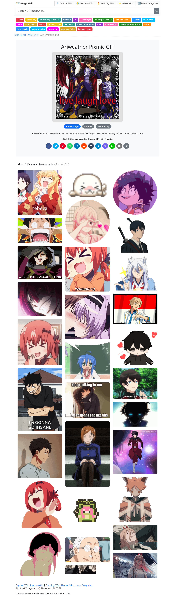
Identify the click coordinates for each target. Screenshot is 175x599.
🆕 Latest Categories (148, 3)
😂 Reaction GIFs (84, 3)
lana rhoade (22, 29)
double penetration (103, 20)
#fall (117, 387)
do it (99, 24)
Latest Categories (83, 585)
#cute (70, 189)
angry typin (148, 20)
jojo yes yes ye (84, 29)
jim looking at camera (49, 20)
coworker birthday (85, 24)
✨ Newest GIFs (125, 3)
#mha (117, 207)
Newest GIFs (67, 585)
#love (117, 357)
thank (146, 24)
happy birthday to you (130, 24)
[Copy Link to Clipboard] (126, 146)
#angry (23, 312)
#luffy (22, 240)
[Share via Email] (119, 146)
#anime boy (103, 126)
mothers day (111, 24)
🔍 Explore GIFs (64, 3)
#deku (117, 212)
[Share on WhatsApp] (70, 146)
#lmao (22, 419)
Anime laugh (33, 35)
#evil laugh (24, 212)
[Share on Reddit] (84, 146)
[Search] (156, 11)
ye (76, 20)
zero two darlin (68, 29)
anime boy (31, 20)
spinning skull (54, 24)
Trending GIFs (52, 585)
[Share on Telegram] (98, 146)
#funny (23, 272)
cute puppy (30, 24)
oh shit (136, 20)
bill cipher (69, 24)
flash (19, 24)
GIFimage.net (20, 35)
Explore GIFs (22, 585)
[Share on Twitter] (56, 146)
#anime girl (72, 288)
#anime (88, 126)
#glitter (71, 232)
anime (20, 20)
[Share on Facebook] (49, 146)
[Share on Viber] (105, 146)
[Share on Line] (112, 146)
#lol (21, 466)
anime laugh (72, 126)
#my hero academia (123, 203)
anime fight (85, 20)
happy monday (38, 29)
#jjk (69, 475)
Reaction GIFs (36, 585)
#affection (72, 241)
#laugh (23, 207)
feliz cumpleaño (123, 20)
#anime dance (73, 531)
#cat (117, 514)
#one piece (24, 235)
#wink (117, 283)
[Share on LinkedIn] (77, 146)
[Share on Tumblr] (91, 146)
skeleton (67, 20)
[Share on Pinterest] (63, 146)
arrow (42, 24)
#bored (71, 479)
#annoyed (24, 304)
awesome (53, 29)
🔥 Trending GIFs (105, 3)
